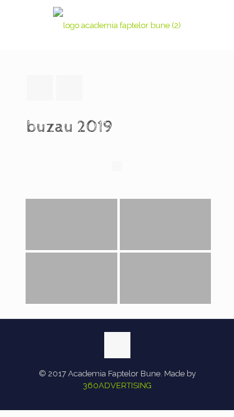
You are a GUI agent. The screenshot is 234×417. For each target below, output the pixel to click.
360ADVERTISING (117, 385)
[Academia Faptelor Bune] (117, 25)
